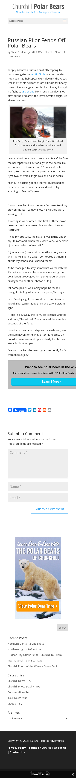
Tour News (14, 698)
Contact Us (17, 752)
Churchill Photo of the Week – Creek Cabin (33, 666)
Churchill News (53, 52)
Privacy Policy (17, 747)
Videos (12, 703)
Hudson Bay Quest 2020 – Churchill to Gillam (35, 655)
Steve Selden (18, 52)
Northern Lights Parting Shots (26, 643)
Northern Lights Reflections (24, 649)
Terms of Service (40, 747)
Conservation (16, 692)
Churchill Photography (21, 686)
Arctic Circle (38, 74)
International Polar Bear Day (25, 660)
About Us (60, 747)
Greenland (28, 91)
